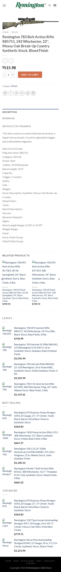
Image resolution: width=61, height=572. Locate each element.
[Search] (49, 5)
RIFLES (15, 32)
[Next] (58, 285)
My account (27, 561)
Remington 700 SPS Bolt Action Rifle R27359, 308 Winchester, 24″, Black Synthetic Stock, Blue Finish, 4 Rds (45, 295)
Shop (16, 561)
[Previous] (2, 285)
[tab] (30, 112)
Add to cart (30, 74)
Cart (39, 561)
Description (9, 112)
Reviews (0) (8, 118)
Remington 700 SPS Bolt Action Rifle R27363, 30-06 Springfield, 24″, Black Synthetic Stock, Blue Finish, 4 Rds (15, 295)
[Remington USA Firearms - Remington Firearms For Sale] (30, 5)
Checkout (49, 561)
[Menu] (4, 5)
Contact (31, 563)
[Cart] (54, 5)
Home (5, 32)
